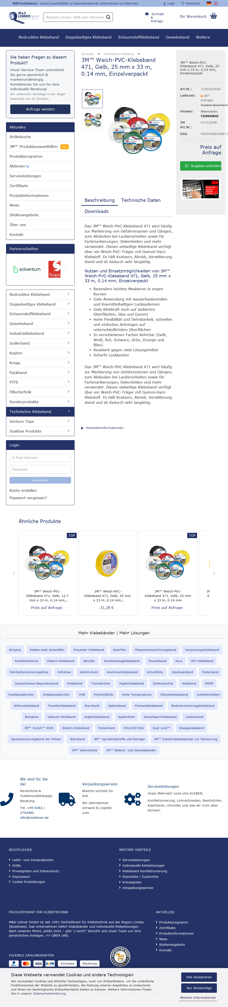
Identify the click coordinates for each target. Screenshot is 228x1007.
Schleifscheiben (208, 694)
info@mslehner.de (34, 817)
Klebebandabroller (56, 694)
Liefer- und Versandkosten (33, 860)
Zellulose (64, 672)
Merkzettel (192, 3)
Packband (18, 373)
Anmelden (40, 480)
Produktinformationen (29, 196)
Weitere (203, 37)
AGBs (16, 865)
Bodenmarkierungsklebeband (192, 705)
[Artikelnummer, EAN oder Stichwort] (108, 17)
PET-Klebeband (202, 661)
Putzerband (210, 672)
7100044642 (209, 116)
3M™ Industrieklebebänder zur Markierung (185, 739)
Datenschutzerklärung (49, 993)
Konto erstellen (23, 490)
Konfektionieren (26, 661)
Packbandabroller (21, 694)
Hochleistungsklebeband (122, 661)
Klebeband (74, 683)
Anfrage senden (40, 109)
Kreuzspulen (132, 882)
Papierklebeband (131, 683)
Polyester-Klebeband (88, 650)
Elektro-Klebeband (60, 661)
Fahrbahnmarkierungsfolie (29, 672)
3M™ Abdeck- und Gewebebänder (131, 750)
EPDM (209, 683)
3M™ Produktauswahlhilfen (38, 147)
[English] (216, 3)
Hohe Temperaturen (137, 694)
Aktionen (19, 166)
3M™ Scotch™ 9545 (38, 728)
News (14, 205)
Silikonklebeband (26, 705)
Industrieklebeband (27, 333)
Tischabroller (100, 683)
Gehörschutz (89, 672)
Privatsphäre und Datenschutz (35, 871)
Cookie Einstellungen (28, 882)
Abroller (89, 661)
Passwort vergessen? (28, 498)
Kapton (16, 353)
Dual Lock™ (161, 728)
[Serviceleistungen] (132, 799)
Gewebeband (177, 37)
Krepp (15, 363)
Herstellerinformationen (104, 428)
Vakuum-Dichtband (61, 717)
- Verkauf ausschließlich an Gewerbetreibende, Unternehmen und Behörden (88, 3)
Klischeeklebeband (174, 694)
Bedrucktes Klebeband (39, 37)
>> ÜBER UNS (57, 935)
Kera (178, 661)
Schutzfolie (155, 672)
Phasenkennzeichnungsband (155, 650)
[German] (209, 3)
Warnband (91, 705)
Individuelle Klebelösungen (143, 865)
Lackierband (194, 717)
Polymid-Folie (134, 728)
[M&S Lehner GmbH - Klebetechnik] (24, 17)
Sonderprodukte (24, 402)
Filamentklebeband (149, 705)
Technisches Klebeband (30, 412)
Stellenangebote (24, 215)
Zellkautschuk (163, 683)
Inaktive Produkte (25, 431)
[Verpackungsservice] (67, 799)
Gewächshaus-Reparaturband (36, 683)
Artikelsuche (20, 137)
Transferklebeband (61, 705)
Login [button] (170, 3)
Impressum (21, 876)
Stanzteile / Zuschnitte (140, 876)
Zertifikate (19, 186)
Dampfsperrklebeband (160, 717)
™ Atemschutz (86, 750)
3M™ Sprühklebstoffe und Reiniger (119, 739)
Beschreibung (100, 200)
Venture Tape (22, 421)
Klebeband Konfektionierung (144, 871)
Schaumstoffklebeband (138, 37)
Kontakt (16, 235)
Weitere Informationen (198, 997)
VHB (82, 694)
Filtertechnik (20, 392)
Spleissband (117, 705)
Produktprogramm (26, 156)
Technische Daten (141, 200)
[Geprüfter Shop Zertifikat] (120, 957)
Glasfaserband (182, 672)
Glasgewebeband (191, 728)
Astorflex (119, 650)
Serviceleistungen (25, 176)
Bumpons (32, 717)
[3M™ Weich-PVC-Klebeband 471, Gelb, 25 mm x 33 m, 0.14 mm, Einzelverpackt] (140, 130)
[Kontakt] (6, 799)
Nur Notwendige (199, 988)
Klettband (189, 683)
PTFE (14, 382)
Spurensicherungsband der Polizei (36, 739)
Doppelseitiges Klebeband (88, 37)
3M (74, 750)
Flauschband (158, 661)
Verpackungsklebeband (202, 650)
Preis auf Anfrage (210, 149)
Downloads (96, 211)
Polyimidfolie (103, 694)
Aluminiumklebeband (122, 672)
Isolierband (20, 343)
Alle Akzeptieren (199, 977)
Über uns (18, 225)
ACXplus (15, 650)
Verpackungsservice (100, 784)
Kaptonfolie (126, 717)
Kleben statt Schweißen (47, 650)
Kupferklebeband (96, 717)
